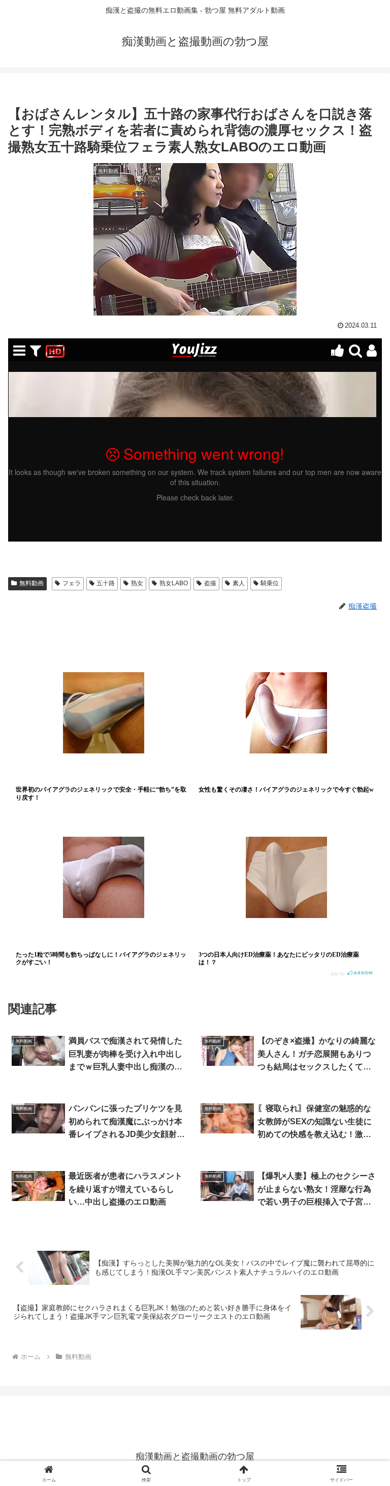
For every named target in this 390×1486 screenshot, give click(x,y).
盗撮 (210, 583)
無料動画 (31, 583)
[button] (360, 1345)
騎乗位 (270, 583)
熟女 (137, 583)
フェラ (71, 583)
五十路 (105, 583)
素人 (239, 583)
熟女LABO (173, 583)
